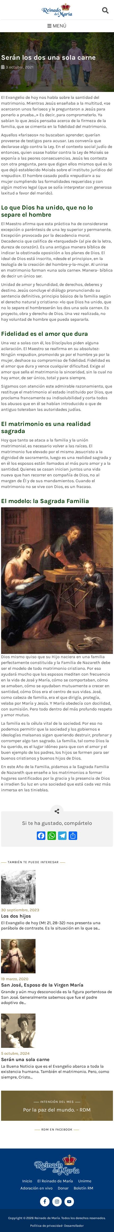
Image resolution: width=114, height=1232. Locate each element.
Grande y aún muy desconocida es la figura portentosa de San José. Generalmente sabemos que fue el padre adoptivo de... (56, 997)
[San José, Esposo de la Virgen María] (57, 956)
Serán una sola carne (25, 1059)
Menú (59, 26)
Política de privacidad (46, 1226)
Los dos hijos (16, 916)
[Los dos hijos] (57, 887)
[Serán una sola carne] (57, 1031)
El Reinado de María (55, 1181)
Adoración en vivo (36, 1188)
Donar (63, 1188)
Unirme (84, 1181)
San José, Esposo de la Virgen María (42, 985)
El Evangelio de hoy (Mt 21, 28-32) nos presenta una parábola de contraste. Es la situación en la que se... (50, 925)
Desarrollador (74, 1226)
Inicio (27, 1181)
